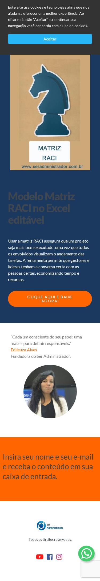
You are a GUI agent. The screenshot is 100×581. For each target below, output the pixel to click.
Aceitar (50, 38)
